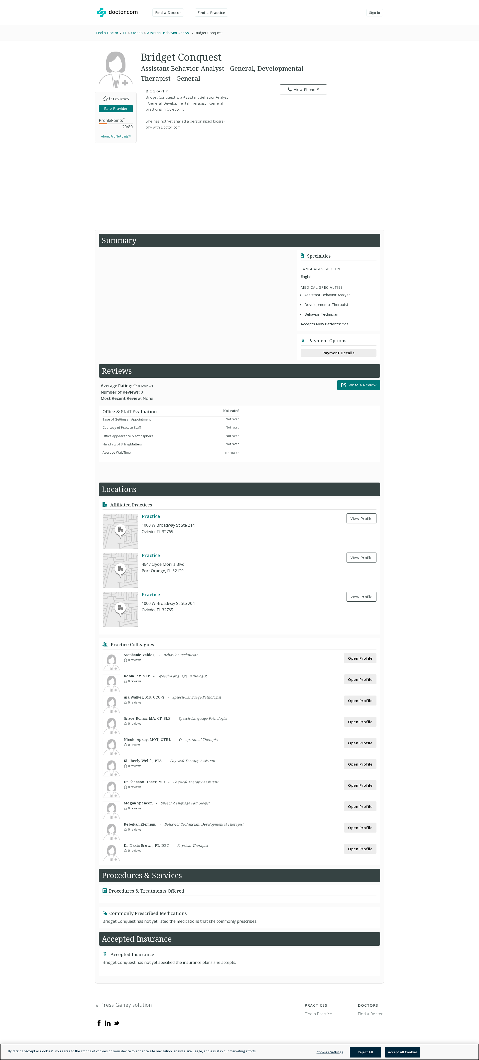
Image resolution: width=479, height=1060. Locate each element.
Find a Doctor (168, 12)
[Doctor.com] (117, 12)
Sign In (374, 12)
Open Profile (360, 658)
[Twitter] (117, 1023)
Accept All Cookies (402, 1052)
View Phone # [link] (306, 89)
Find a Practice (212, 12)
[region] (239, 1052)
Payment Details (339, 352)
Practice (151, 516)
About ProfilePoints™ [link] (116, 136)
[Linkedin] (108, 1023)
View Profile (361, 518)
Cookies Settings (330, 1052)
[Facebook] (99, 1023)
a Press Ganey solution (124, 1004)
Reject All (365, 1052)
